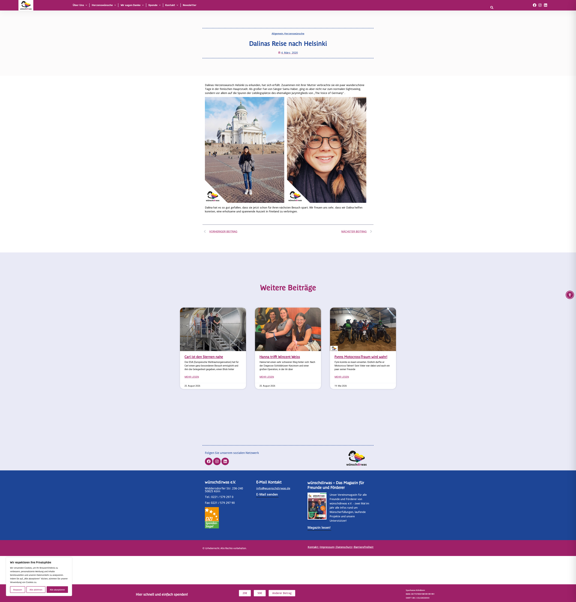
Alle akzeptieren (57, 589)
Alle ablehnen (36, 589)
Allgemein (277, 33)
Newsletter (189, 5)
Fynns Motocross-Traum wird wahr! (360, 356)
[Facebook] (534, 5)
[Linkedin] (545, 5)
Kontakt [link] (313, 547)
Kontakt (170, 5)
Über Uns (78, 5)
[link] (503, 7)
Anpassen (17, 589)
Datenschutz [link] (344, 547)
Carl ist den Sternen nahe (203, 356)
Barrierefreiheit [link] (364, 547)
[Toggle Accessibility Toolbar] (570, 295)
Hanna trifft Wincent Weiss (280, 356)
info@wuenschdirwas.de (273, 488)
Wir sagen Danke (131, 5)
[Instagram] (540, 5)
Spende (153, 5)
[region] (39, 576)
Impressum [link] (327, 547)
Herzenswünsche (102, 5)
